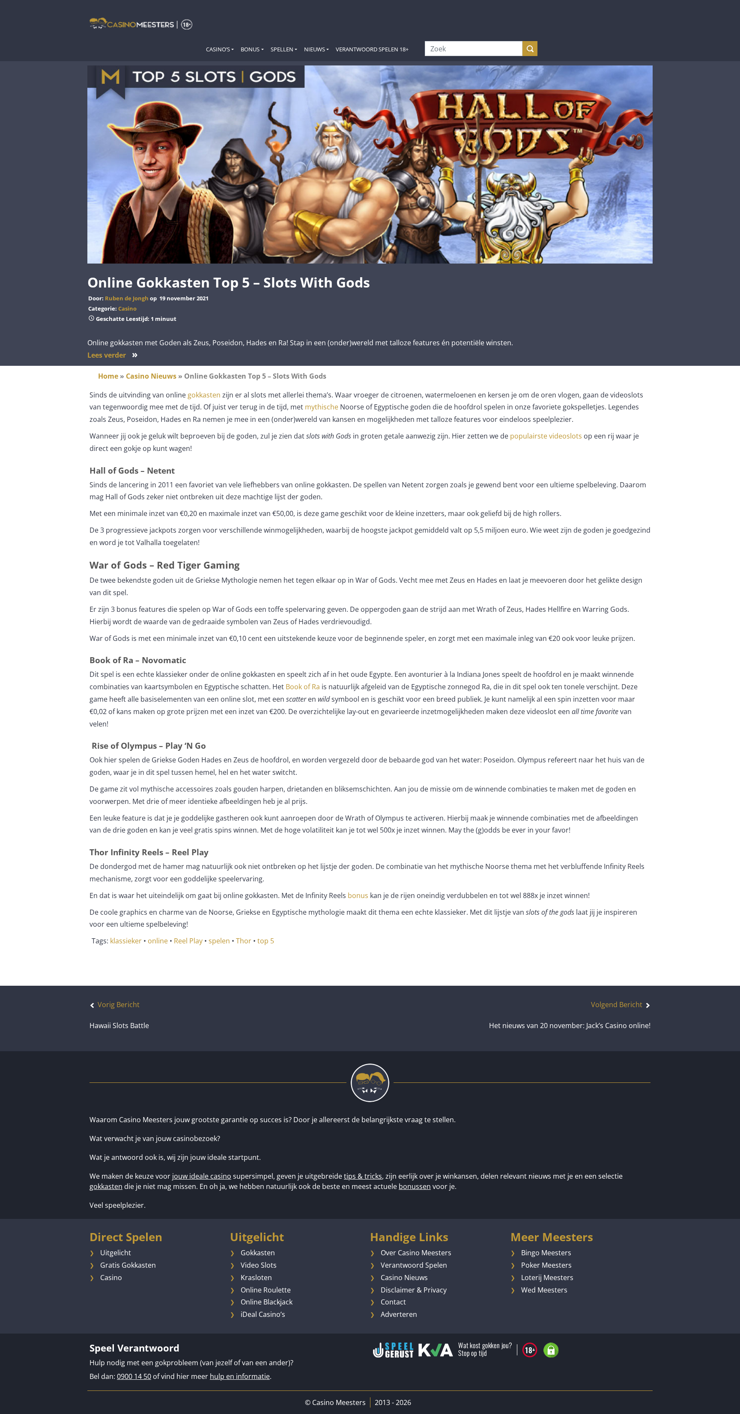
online (158, 941)
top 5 (265, 941)
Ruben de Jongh (127, 298)
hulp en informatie (240, 1376)
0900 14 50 (134, 1376)
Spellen (282, 49)
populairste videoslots (546, 436)
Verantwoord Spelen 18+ (372, 49)
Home (108, 376)
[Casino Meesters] (141, 23)
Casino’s (218, 49)
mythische (321, 407)
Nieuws (314, 49)
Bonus (250, 49)
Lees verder (112, 355)
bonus (358, 895)
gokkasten (204, 395)
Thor (243, 941)
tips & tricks (363, 1176)
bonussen (415, 1186)
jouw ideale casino (201, 1176)
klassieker (126, 941)
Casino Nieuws (151, 376)
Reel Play (188, 941)
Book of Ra (303, 686)
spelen (219, 941)
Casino (127, 308)
